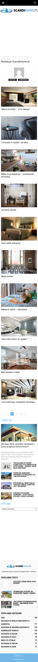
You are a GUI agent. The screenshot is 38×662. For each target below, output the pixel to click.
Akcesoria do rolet (8, 637)
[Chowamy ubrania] (19, 195)
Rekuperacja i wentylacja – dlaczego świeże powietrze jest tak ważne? (24, 484)
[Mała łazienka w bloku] (19, 358)
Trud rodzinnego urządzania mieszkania (18, 402)
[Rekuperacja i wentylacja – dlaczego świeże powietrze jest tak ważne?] (6, 485)
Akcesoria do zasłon (9, 643)
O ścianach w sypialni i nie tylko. (14, 142)
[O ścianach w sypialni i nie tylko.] (19, 128)
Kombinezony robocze (9, 631)
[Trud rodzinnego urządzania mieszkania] (19, 389)
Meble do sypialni (8, 640)
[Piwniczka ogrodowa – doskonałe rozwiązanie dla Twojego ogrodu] (6, 475)
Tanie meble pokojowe (10, 243)
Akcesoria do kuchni (9, 634)
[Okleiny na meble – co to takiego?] (19, 97)
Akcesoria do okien (8, 647)
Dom (2, 618)
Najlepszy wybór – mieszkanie (14, 309)
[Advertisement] (19, 35)
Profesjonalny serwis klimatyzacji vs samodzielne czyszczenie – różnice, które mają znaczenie (25, 465)
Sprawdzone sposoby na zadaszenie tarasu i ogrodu (24, 592)
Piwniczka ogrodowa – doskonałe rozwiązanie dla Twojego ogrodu (24, 474)
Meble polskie (7, 276)
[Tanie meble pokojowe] (19, 228)
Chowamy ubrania (8, 210)
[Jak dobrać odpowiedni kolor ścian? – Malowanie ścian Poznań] (6, 604)
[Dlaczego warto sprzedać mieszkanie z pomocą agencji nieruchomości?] (19, 432)
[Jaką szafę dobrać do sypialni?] (19, 326)
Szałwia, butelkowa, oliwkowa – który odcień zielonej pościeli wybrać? (23, 494)
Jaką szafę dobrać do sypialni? (14, 339)
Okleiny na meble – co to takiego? (15, 109)
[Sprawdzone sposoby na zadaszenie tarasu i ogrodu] (6, 594)
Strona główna (5, 57)
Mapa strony (19, 656)
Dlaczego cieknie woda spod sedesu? (24, 582)
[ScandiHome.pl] (19, 10)
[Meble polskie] (19, 262)
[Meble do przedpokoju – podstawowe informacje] (19, 160)
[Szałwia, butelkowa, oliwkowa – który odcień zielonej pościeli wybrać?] (6, 495)
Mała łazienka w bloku (10, 372)
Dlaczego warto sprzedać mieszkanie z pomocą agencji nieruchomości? (18, 445)
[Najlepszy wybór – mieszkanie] (19, 295)
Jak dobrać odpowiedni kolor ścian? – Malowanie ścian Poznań (25, 603)
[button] (35, 3)
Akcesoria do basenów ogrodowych (15, 627)
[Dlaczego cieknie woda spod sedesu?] (6, 584)
